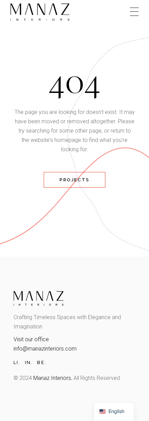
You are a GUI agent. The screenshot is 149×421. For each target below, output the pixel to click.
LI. (17, 362)
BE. (42, 362)
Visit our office (31, 339)
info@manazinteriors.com (45, 348)
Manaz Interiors (52, 378)
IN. (29, 362)
